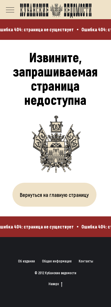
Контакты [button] (86, 261)
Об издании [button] (26, 261)
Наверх (54, 284)
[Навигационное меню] (10, 10)
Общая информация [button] (57, 261)
